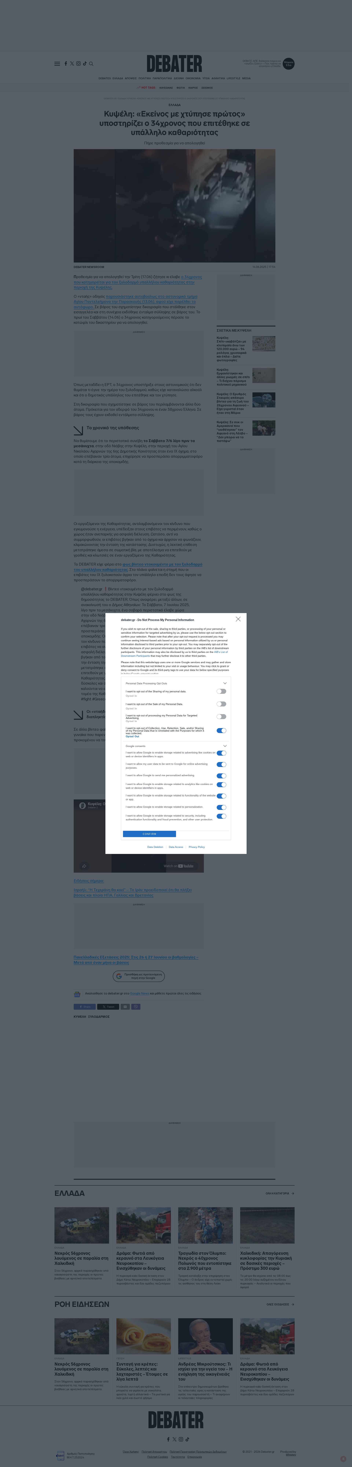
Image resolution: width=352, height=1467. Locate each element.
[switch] (221, 691)
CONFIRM (149, 834)
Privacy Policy (197, 846)
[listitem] (176, 683)
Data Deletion (155, 846)
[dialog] (176, 733)
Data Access (176, 846)
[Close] (239, 620)
